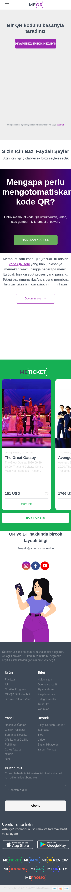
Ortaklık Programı (15, 689)
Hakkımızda (45, 679)
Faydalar (10, 679)
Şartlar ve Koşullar (16, 734)
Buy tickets (35, 517)
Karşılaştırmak (46, 694)
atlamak (60, 125)
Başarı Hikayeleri (48, 744)
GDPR (9, 754)
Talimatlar (43, 729)
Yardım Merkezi (47, 749)
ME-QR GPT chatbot (17, 694)
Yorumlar (43, 709)
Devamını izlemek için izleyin (35, 43)
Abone (35, 805)
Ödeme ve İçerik (47, 684)
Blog (40, 734)
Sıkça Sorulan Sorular (51, 725)
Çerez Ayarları (13, 749)
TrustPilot (43, 704)
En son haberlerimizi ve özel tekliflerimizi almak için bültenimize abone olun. (34, 775)
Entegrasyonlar (47, 699)
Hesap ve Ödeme (15, 725)
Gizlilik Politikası (15, 729)
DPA (8, 759)
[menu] (6, 5)
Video (41, 739)
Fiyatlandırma (46, 689)
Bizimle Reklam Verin (18, 699)
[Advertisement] (35, 85)
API (7, 684)
